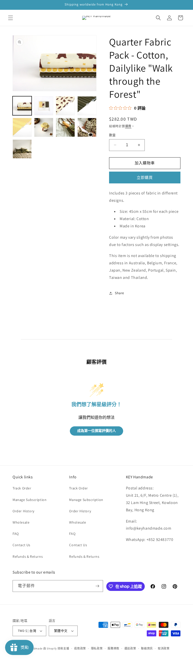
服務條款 (113, 648)
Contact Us (21, 545)
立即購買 (145, 177)
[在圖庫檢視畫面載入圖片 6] (43, 127)
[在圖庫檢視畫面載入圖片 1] (22, 105)
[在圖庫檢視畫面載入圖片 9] (22, 149)
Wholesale (21, 522)
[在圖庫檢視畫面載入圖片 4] (86, 105)
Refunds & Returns (28, 556)
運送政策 (130, 648)
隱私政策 (97, 648)
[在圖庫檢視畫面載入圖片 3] (65, 105)
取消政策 (164, 648)
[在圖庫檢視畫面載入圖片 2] (43, 105)
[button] (10, 17)
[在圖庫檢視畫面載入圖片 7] (65, 127)
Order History (23, 511)
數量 (112, 135)
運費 (128, 126)
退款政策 (80, 648)
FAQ (16, 533)
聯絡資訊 (147, 648)
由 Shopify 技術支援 (56, 648)
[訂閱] (97, 586)
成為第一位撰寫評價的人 (96, 430)
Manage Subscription (29, 499)
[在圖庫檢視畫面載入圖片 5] (22, 127)
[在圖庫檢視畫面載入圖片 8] (86, 127)
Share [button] (119, 293)
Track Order (22, 488)
